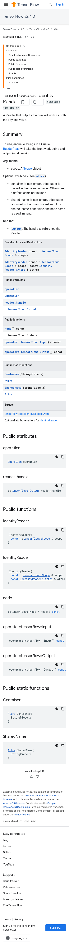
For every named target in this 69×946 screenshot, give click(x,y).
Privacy (19, 919)
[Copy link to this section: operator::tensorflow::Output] (59, 656)
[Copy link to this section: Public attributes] (40, 436)
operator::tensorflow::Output (27, 352)
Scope (27, 168)
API (23, 29)
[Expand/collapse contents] (24, 46)
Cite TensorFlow (12, 905)
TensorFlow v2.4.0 (19, 16)
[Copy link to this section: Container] (24, 700)
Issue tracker (11, 881)
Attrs (40, 176)
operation (12, 289)
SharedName (13, 387)
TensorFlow (9, 29)
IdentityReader (16, 251)
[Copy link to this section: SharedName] (30, 737)
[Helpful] (27, 37)
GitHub (7, 852)
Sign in (60, 4)
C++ (56, 29)
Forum (7, 846)
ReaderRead (11, 149)
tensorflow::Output (22, 309)
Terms (7, 919)
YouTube (8, 864)
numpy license (22, 814)
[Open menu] (6, 4)
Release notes (11, 887)
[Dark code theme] (57, 457)
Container (12, 374)
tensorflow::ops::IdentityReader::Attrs (27, 413)
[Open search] (50, 4)
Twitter (7, 858)
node (8, 328)
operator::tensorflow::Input (26, 342)
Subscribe (56, 927)
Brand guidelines (13, 899)
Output (16, 229)
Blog (5, 840)
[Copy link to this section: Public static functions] (53, 688)
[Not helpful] (32, 37)
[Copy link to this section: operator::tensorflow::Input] (55, 627)
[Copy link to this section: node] (16, 598)
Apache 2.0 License (14, 803)
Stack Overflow (12, 893)
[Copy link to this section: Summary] (26, 134)
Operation (12, 296)
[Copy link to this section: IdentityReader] (33, 521)
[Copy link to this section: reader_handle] (32, 477)
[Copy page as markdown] (34, 102)
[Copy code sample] (63, 457)
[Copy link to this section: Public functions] (40, 509)
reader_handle (15, 302)
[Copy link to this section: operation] (24, 448)
